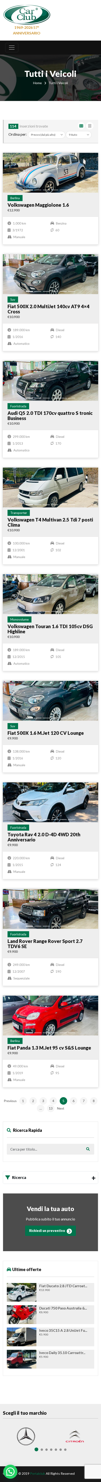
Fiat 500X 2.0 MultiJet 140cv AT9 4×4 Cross (48, 309)
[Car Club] (26, 13)
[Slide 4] (54, 190)
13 (51, 1108)
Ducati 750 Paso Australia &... (63, 1308)
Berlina (15, 198)
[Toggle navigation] (11, 47)
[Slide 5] (63, 190)
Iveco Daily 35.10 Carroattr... (62, 1353)
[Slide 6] (71, 190)
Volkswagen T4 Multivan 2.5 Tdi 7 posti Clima (50, 522)
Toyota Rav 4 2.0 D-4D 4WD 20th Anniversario (44, 837)
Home (37, 83)
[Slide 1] (29, 190)
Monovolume (19, 619)
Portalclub (37, 1473)
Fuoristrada (18, 406)
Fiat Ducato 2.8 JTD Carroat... (63, 1286)
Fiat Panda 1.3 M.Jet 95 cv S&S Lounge (49, 1048)
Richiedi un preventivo (47, 1231)
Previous (10, 1101)
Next (60, 1108)
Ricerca (19, 1177)
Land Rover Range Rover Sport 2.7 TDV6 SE (45, 943)
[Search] (88, 1149)
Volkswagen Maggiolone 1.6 (38, 205)
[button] (10, 1472)
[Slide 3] (46, 190)
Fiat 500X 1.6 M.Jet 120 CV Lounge (46, 733)
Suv (12, 299)
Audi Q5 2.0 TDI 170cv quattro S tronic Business (50, 415)
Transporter (18, 513)
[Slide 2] (37, 190)
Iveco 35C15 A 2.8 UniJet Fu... (63, 1330)
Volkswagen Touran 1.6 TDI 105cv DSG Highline (50, 628)
